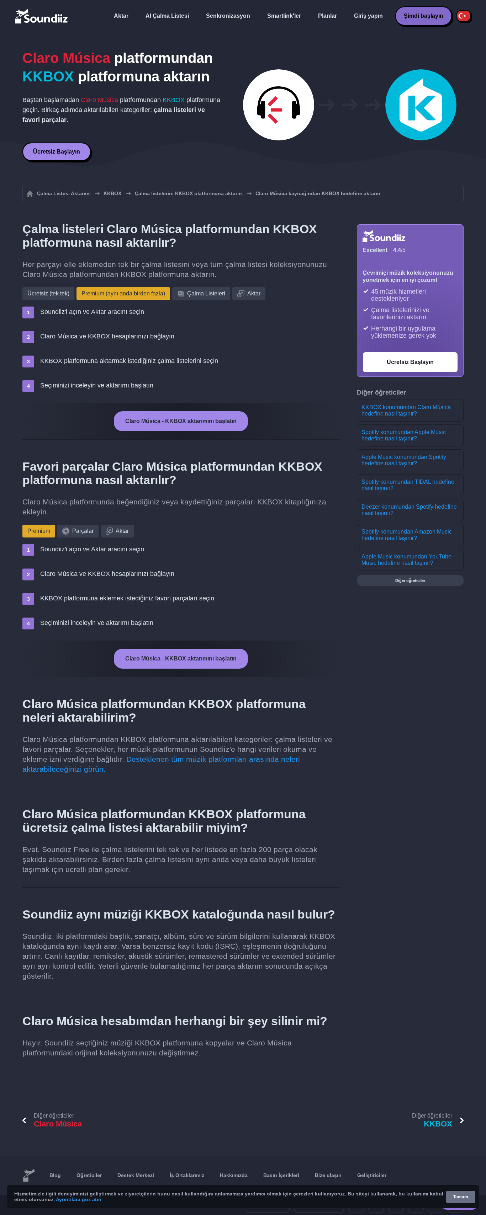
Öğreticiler (89, 1175)
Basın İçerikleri (281, 1175)
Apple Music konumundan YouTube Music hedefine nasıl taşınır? (406, 559)
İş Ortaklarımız (187, 1175)
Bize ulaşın (328, 1175)
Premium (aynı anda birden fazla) (123, 293)
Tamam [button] (460, 1196)
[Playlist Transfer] (42, 16)
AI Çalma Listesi (167, 16)
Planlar (327, 16)
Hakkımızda (234, 1175)
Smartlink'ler (284, 16)
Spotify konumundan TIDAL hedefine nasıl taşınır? (407, 485)
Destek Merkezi (135, 1175)
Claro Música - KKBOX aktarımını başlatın (181, 421)
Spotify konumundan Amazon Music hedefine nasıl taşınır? (406, 535)
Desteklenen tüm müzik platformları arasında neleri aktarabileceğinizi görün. (161, 764)
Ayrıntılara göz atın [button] (78, 1199)
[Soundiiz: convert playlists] (28, 1175)
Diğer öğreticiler (410, 580)
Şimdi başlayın (423, 16)
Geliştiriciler (371, 1175)
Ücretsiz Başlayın (56, 152)
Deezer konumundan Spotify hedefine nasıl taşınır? (409, 510)
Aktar (121, 16)
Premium (38, 531)
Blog (55, 1175)
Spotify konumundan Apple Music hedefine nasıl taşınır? (403, 435)
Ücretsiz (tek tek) (48, 293)
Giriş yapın (368, 16)
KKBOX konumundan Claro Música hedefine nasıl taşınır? (406, 410)
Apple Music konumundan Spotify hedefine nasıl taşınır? (403, 460)
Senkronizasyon (228, 16)
